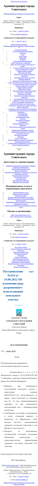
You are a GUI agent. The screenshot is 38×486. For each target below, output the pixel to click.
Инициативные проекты (22, 142)
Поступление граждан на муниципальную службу (22, 127)
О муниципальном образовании (23, 51)
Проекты (23, 119)
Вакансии (23, 125)
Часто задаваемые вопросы (20, 145)
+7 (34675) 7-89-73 (20, 41)
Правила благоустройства (21, 194)
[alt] (19, 316)
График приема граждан (24, 71)
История (22, 59)
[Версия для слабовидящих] (19, 148)
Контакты (21, 137)
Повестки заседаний (24, 73)
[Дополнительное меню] (19, 47)
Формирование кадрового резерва (22, 130)
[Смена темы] (21, 148)
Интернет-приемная (21, 135)
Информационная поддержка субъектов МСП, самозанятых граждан (21, 203)
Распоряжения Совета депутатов (24, 77)
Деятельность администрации (20, 262)
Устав (22, 54)
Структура (22, 53)
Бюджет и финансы (21, 171)
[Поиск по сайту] (17, 148)
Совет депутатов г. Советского (21, 63)
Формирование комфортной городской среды (22, 143)
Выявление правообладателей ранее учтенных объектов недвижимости (21, 166)
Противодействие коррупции (21, 169)
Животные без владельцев (21, 182)
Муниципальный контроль (20, 175)
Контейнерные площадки (21, 180)
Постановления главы (23, 117)
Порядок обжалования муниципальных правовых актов (21, 206)
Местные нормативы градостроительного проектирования (21, 199)
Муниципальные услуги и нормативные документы (21, 264)
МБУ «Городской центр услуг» (21, 215)
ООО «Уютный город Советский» (21, 216)
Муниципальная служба (20, 123)
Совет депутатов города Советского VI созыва (22, 65)
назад (31, 271)
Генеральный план (21, 196)
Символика (22, 58)
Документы (21, 112)
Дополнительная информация (22, 61)
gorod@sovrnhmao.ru (21, 34)
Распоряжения (22, 114)
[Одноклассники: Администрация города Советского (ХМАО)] (25, 14)
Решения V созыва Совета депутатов (24, 100)
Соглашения (23, 122)
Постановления (23, 115)
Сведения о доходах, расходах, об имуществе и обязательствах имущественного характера (23, 109)
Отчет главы (23, 56)
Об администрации (21, 50)
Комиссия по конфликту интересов (23, 132)
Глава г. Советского (21, 138)
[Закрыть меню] (19, 149)
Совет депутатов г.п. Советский (21, 249)
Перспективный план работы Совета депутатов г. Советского (24, 91)
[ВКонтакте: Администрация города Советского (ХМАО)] (10, 14)
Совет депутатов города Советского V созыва (22, 82)
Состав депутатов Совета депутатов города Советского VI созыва (24, 68)
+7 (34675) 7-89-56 (23, 31)
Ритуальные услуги (21, 177)
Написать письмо (19, 484)
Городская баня (21, 179)
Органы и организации (21, 267)
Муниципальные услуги (21, 192)
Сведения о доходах (22, 133)
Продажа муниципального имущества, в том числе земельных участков (21, 173)
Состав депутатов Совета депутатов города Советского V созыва (24, 85)
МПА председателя (24, 89)
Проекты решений (24, 79)
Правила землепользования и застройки (20, 197)
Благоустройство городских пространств (21, 140)
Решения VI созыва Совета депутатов (24, 81)
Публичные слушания (23, 120)
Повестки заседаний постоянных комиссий (24, 75)
